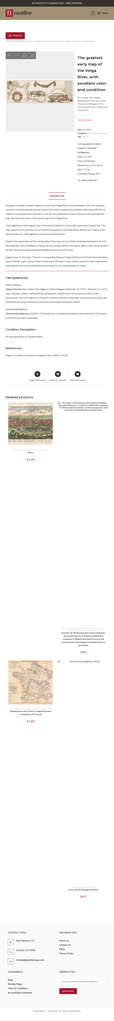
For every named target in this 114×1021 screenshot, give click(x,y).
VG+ (98, 173)
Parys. (31, 452)
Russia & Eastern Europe (24, 41)
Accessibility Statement (20, 992)
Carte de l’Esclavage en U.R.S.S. (83, 889)
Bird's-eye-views (20, 450)
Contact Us (65, 944)
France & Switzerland (39, 450)
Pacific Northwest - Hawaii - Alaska (92, 628)
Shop (10, 979)
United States (92, 630)
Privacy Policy (66, 953)
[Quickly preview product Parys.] (55, 407)
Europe (13, 41)
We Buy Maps (15, 983)
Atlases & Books (67, 628)
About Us (64, 940)
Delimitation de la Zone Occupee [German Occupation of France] (30, 713)
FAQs (62, 949)
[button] (87, 180)
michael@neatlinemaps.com (30, 959)
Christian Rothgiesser (16, 309)
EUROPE (85, 136)
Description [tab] (57, 196)
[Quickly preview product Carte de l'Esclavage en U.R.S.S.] (107, 665)
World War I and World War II (41, 708)
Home (7, 41)
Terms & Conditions (18, 988)
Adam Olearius (13, 284)
